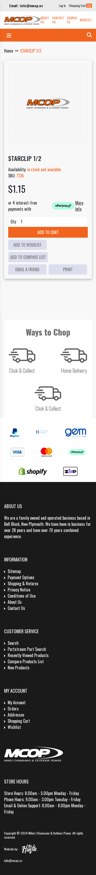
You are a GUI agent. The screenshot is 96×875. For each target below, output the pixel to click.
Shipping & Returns (23, 583)
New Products (18, 668)
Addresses (16, 715)
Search (72, 18)
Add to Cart (48, 232)
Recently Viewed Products (28, 655)
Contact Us (58, 20)
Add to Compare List (28, 257)
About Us (44, 20)
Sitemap (14, 571)
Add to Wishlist (27, 245)
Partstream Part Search (27, 649)
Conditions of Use (22, 596)
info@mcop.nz (13, 860)
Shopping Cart (19, 721)
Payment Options (21, 577)
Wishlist (86, 20)
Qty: (13, 221)
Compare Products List (26, 661)
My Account (17, 702)
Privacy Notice (19, 590)
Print (68, 269)
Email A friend (27, 269)
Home (8, 51)
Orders (13, 709)
